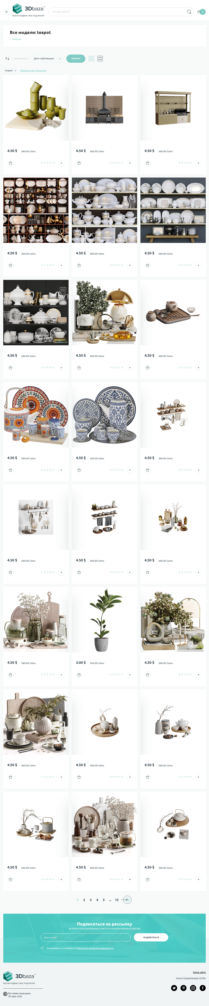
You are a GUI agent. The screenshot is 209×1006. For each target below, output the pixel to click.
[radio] (42, 162)
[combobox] (116, 12)
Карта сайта (199, 972)
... (110, 900)
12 (117, 900)
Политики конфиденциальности (95, 948)
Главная (16, 39)
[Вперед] (127, 900)
